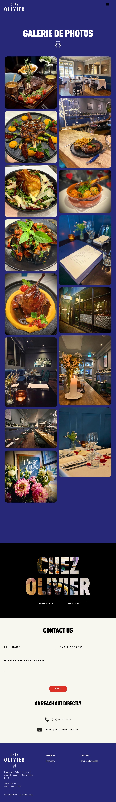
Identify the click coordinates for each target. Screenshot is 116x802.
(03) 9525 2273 (61, 719)
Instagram (50, 761)
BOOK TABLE (46, 603)
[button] (109, 7)
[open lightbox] (31, 82)
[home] (14, 7)
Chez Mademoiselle (89, 761)
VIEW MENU (74, 603)
